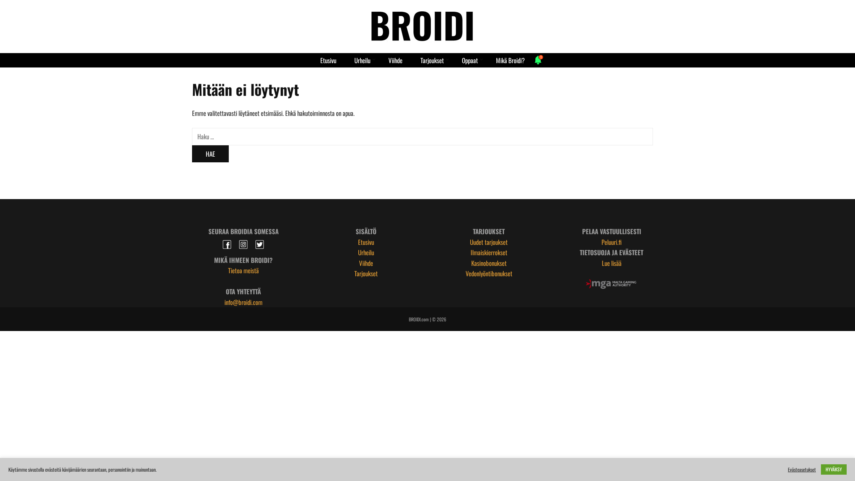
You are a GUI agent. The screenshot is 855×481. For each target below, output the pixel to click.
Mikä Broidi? (510, 60)
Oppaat (470, 60)
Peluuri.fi (612, 242)
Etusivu (328, 60)
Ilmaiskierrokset (489, 252)
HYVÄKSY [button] (834, 469)
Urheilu (362, 60)
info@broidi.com (243, 302)
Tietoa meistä (243, 270)
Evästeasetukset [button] (802, 470)
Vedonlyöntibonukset (489, 273)
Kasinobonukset (489, 263)
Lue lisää (612, 263)
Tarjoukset (432, 60)
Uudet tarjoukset (489, 242)
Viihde (395, 60)
